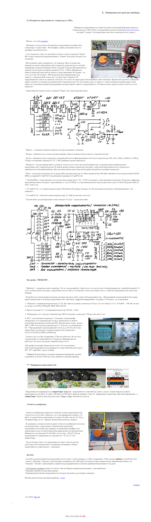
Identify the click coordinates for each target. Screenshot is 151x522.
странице (44, 41)
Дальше (136, 485)
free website (75, 516)
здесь (62, 478)
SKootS (37, 497)
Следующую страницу (35, 468)
